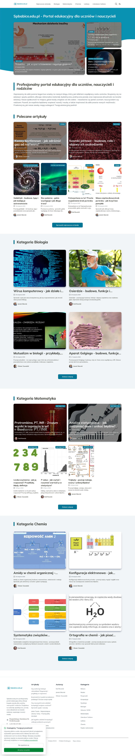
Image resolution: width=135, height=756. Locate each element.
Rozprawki (84, 696)
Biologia (57, 4)
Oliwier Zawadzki (23, 156)
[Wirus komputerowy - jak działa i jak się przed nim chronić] (40, 268)
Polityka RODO (52, 741)
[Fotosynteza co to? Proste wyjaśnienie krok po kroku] (81, 179)
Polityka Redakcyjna (65, 741)
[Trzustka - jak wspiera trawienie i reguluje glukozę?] (49, 48)
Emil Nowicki (77, 304)
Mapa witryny (77, 741)
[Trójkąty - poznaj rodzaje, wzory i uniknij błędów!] (81, 461)
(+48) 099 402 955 (15, 724)
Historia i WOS (85, 710)
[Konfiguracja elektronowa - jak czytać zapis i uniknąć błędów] (95, 550)
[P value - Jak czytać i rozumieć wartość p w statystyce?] (54, 461)
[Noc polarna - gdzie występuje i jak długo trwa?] (54, 179)
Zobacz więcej (67, 377)
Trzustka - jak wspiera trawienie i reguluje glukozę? (43, 64)
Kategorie (85, 684)
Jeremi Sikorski (77, 156)
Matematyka (67, 4)
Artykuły (35, 684)
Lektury (86, 4)
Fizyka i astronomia (87, 728)
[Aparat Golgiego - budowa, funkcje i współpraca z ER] (95, 330)
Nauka (83, 692)
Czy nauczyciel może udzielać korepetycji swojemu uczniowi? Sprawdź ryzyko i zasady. (41, 705)
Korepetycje (84, 699)
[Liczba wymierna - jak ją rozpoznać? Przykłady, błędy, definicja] (26, 461)
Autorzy (59, 684)
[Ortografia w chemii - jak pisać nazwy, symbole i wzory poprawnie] (95, 612)
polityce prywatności (31, 740)
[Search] (116, 4)
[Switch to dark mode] (119, 4)
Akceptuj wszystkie (24, 750)
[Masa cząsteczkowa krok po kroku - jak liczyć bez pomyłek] (108, 179)
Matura (83, 689)
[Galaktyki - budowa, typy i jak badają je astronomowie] (26, 179)
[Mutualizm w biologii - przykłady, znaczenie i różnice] (40, 330)
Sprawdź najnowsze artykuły (67, 225)
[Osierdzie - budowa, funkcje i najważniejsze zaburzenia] (95, 268)
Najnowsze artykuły (43, 4)
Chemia (78, 4)
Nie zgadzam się (23, 745)
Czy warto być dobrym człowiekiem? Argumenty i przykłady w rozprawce (39, 691)
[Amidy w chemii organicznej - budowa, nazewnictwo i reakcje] (40, 550)
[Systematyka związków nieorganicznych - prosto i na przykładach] (40, 612)
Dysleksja (84, 703)
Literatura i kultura (99, 4)
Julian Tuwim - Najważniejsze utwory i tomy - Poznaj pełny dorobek (40, 713)
